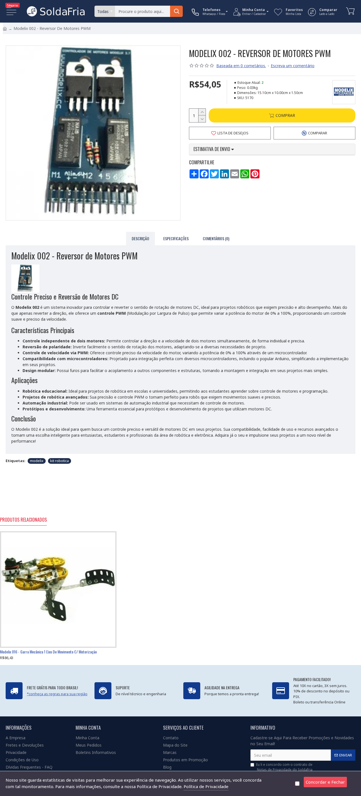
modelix (36, 460)
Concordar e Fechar (325, 782)
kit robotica (59, 460)
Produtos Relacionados (23, 520)
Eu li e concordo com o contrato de (284, 767)
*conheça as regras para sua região (57, 693)
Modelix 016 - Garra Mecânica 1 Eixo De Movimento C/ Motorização (48, 651)
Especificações (176, 238)
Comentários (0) (216, 238)
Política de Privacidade (206, 786)
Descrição (140, 238)
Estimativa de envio (212, 149)
